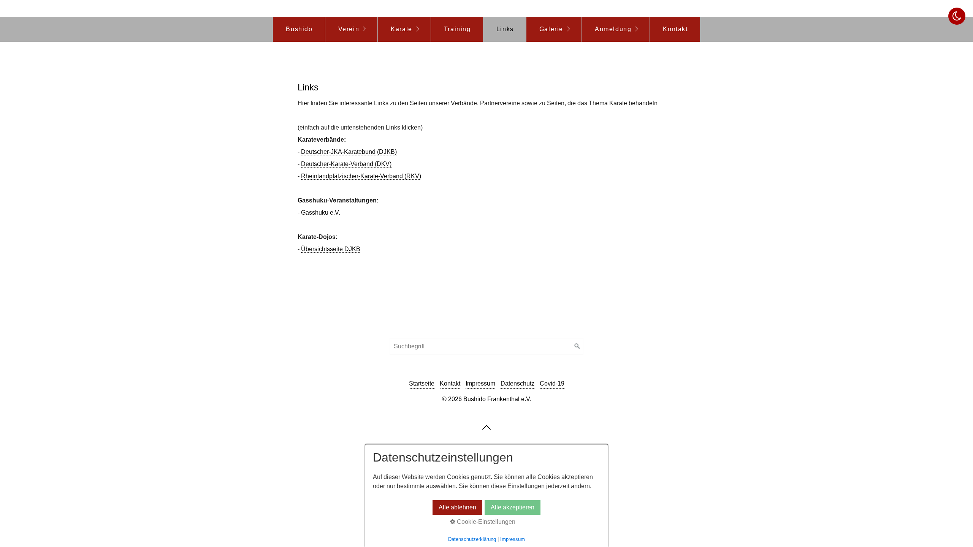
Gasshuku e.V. (320, 212)
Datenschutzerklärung (472, 539)
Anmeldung (613, 29)
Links (505, 29)
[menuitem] (299, 29)
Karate (401, 29)
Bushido (299, 29)
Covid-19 (552, 383)
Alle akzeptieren (512, 507)
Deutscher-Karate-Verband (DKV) (346, 164)
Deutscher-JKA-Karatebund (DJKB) (349, 152)
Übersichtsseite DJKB (330, 249)
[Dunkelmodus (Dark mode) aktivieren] (956, 16)
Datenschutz (517, 383)
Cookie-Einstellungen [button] (485, 522)
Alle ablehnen (457, 507)
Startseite (421, 383)
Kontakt (675, 29)
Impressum (480, 383)
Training (457, 29)
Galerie (551, 29)
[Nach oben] (486, 427)
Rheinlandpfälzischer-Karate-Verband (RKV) (361, 176)
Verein (349, 29)
